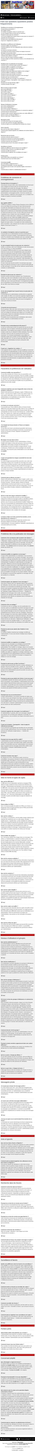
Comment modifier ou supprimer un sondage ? (11, 72)
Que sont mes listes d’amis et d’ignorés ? (10, 129)
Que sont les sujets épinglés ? (8, 98)
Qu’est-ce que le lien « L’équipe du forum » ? (11, 116)
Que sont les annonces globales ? (8, 95)
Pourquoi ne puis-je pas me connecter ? (10, 34)
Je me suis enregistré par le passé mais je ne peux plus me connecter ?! (17, 36)
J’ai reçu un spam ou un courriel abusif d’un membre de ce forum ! (16, 124)
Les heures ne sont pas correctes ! (9, 50)
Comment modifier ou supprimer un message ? (11, 66)
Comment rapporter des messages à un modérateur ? (13, 78)
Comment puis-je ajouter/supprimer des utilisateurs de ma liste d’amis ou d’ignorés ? (17, 131)
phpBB (4, 451)
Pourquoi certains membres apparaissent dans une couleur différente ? (17, 113)
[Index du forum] (17, 5)
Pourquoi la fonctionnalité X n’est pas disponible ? (12, 165)
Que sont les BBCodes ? (6, 89)
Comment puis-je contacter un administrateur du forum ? (13, 169)
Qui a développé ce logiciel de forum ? (9, 163)
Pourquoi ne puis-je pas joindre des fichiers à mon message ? (15, 75)
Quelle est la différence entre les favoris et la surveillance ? (14, 147)
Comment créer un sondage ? (7, 69)
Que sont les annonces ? (6, 96)
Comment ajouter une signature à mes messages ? (12, 68)
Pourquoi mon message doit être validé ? (10, 82)
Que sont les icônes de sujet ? (8, 100)
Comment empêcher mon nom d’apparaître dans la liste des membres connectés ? (16, 48)
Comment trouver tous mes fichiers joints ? (10, 158)
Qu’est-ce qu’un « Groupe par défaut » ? (10, 114)
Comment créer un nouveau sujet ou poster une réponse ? (14, 65)
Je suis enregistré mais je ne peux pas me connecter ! (13, 33)
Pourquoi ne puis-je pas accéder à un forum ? (11, 74)
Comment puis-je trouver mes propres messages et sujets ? (14, 142)
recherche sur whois (6, 1398)
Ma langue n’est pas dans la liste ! (8, 53)
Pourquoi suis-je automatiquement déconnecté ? (12, 39)
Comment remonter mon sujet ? (8, 84)
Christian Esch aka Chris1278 (25, 1443)
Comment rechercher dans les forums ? (10, 137)
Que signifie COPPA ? (6, 30)
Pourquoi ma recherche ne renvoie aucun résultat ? (12, 138)
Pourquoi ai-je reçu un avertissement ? (9, 77)
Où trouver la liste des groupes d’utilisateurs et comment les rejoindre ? (17, 110)
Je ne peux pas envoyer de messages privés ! (11, 121)
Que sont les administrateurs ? (8, 106)
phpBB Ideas (16, 1381)
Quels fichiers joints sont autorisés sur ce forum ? (12, 157)
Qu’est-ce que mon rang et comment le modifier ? (12, 57)
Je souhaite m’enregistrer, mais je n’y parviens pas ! (12, 31)
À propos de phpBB (14, 1370)
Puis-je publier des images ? (7, 93)
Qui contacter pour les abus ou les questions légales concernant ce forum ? (16, 167)
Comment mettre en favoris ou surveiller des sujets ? (13, 149)
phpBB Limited (11, 1365)
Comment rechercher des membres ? (9, 141)
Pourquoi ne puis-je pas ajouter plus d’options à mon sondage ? (15, 71)
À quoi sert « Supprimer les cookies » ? (10, 40)
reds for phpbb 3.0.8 (23, 1444)
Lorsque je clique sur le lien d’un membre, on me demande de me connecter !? (17, 59)
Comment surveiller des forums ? (8, 150)
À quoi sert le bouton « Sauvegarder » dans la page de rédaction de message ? (16, 80)
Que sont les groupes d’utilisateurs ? (9, 108)
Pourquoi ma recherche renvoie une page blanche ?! (13, 139)
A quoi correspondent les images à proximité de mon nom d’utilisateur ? (17, 54)
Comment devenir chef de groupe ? (9, 111)
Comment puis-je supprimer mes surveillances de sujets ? (14, 152)
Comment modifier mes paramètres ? (9, 45)
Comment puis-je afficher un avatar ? (9, 55)
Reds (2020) (20, 1442)
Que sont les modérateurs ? (7, 107)
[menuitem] (2, 18)
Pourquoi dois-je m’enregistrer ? (8, 29)
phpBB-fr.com (20, 1448)
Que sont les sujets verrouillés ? (8, 99)
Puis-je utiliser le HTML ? (6, 90)
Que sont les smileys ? (6, 92)
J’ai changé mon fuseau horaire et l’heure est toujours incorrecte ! (16, 51)
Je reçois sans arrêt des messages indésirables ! (12, 122)
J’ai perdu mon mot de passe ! (8, 37)
